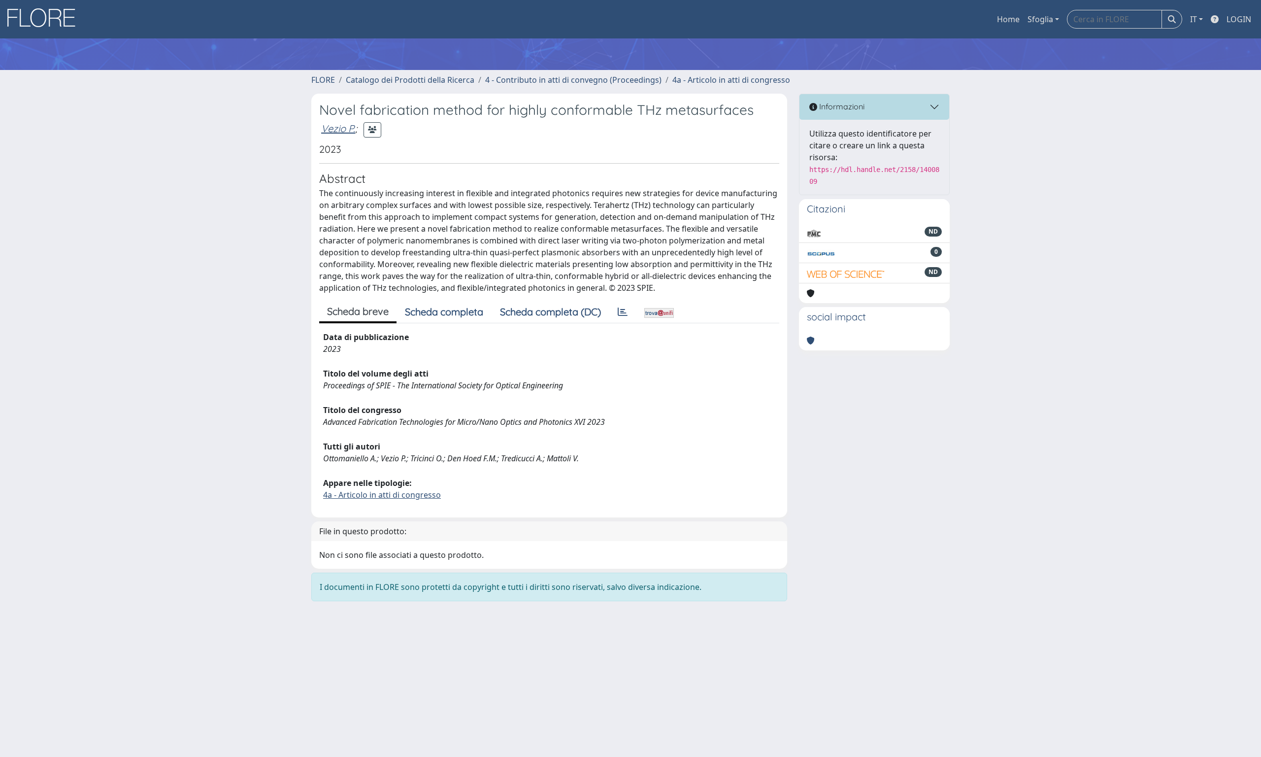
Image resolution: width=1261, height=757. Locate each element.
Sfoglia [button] (1040, 19)
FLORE (323, 79)
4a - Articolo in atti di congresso (731, 79)
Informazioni (840, 106)
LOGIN (1239, 19)
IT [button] (1193, 19)
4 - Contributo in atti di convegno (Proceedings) (573, 79)
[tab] (622, 312)
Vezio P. (338, 128)
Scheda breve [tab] (358, 311)
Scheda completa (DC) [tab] (550, 312)
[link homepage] (45, 19)
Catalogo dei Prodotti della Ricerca (410, 79)
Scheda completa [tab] (444, 312)
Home (1008, 19)
